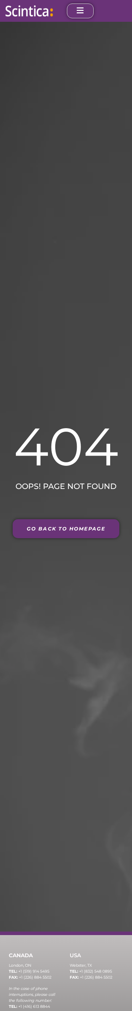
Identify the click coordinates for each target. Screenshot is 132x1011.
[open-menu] (80, 11)
